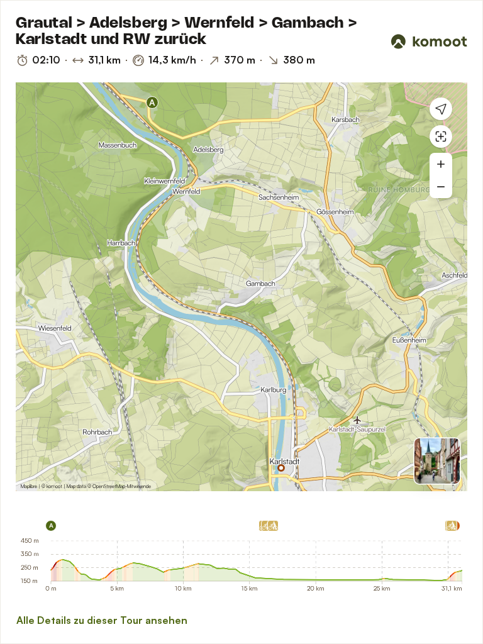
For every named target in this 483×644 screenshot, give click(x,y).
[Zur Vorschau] (437, 461)
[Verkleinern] (441, 186)
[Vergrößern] (441, 164)
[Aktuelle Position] (441, 108)
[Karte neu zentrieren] (441, 136)
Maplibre (29, 486)
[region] (241, 286)
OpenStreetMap (108, 486)
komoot (54, 486)
